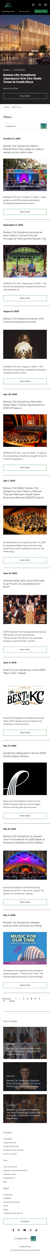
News (7, 117)
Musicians (7, 1195)
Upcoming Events (8, 11)
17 (4, 1001)
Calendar (7, 1139)
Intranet (25, 1221)
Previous (6, 999)
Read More (25, 96)
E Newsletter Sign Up (13, 1213)
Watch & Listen (10, 1154)
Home (6, 107)
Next (12, 1001)
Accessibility (9, 1178)
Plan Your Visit (24, 11)
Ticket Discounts (11, 1146)
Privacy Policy (25, 1246)
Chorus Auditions (11, 1202)
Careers (7, 1198)
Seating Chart (9, 1174)
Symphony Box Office (13, 1150)
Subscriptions (9, 1143)
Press (5, 1210)
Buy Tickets (42, 11)
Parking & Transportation (15, 1171)
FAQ (5, 1182)
